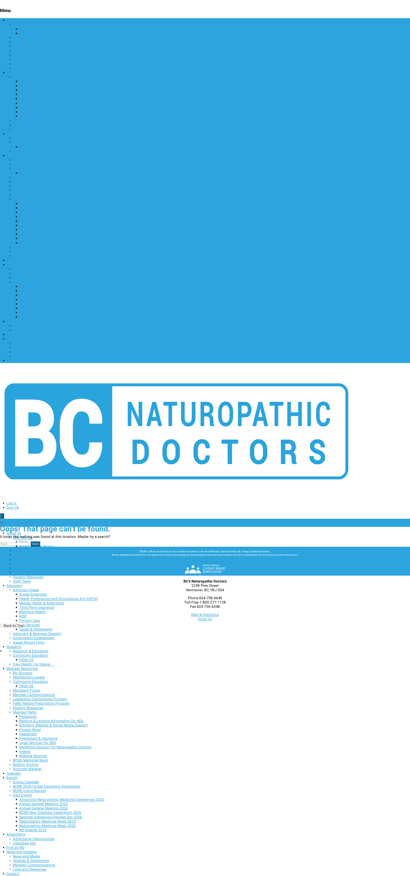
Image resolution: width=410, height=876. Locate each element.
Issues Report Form (29, 129)
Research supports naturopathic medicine (47, 59)
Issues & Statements (35, 116)
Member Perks (25, 199)
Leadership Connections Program (40, 186)
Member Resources (22, 155)
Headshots (28, 221)
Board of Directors (28, 42)
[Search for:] (15, 543)
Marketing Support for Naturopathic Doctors (55, 234)
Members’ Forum (27, 177)
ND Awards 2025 (32, 317)
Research (13, 134)
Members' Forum (26, 690)
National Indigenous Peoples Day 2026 (50, 304)
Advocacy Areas (26, 77)
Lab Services (29, 112)
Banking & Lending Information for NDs (51, 208)
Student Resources (28, 64)
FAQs (23, 29)
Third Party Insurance (36, 94)
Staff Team (22, 68)
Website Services (33, 243)
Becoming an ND (26, 46)
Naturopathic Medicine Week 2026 (47, 313)
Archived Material (27, 256)
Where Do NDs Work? (36, 33)
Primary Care (29, 107)
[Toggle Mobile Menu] (2, 515)
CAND (17, 51)
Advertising (15, 321)
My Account (22, 160)
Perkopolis (28, 203)
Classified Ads (24, 330)
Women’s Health (32, 99)
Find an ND (15, 334)
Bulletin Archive (25, 251)
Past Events (22, 282)
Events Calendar (26, 269)
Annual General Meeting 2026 (43, 295)
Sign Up (12, 507)
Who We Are (23, 24)
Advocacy (14, 72)
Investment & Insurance (38, 225)
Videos (24, 238)
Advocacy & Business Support (37, 120)
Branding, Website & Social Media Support (53, 212)
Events (11, 265)
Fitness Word (30, 217)
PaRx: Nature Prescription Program (41, 190)
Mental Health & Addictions (41, 90)
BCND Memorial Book (30, 247)
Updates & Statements (31, 347)
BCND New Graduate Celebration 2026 (50, 300)
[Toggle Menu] (1, 522)
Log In (11, 503)
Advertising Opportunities (34, 326)
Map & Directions (205, 615)
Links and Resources (29, 356)
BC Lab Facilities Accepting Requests (43, 55)
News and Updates (21, 339)
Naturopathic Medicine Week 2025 (47, 308)
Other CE (26, 147)
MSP (23, 103)
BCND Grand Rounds (29, 278)
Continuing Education (30, 142)
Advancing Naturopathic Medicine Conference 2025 (61, 286)
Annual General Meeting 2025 (43, 291)
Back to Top (13, 626)
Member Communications (34, 182)
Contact (12, 360)
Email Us (205, 619)
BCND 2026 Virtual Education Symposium (46, 273)
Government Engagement (33, 125)
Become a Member (28, 37)
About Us (13, 20)
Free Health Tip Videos (33, 151)
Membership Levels (29, 164)
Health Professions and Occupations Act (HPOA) (58, 86)
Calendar (13, 260)
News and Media (26, 343)
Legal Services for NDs (37, 230)
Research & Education (30, 138)
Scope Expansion (33, 81)
